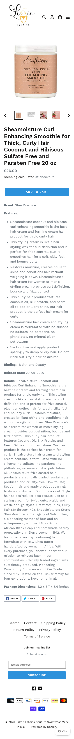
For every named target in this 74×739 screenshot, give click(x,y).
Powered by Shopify (44, 727)
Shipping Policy (53, 623)
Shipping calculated (19, 177)
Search (14, 623)
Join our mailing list (37, 647)
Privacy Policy (50, 630)
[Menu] (68, 16)
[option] (19, 115)
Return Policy (23, 630)
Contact (30, 623)
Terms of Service (37, 636)
